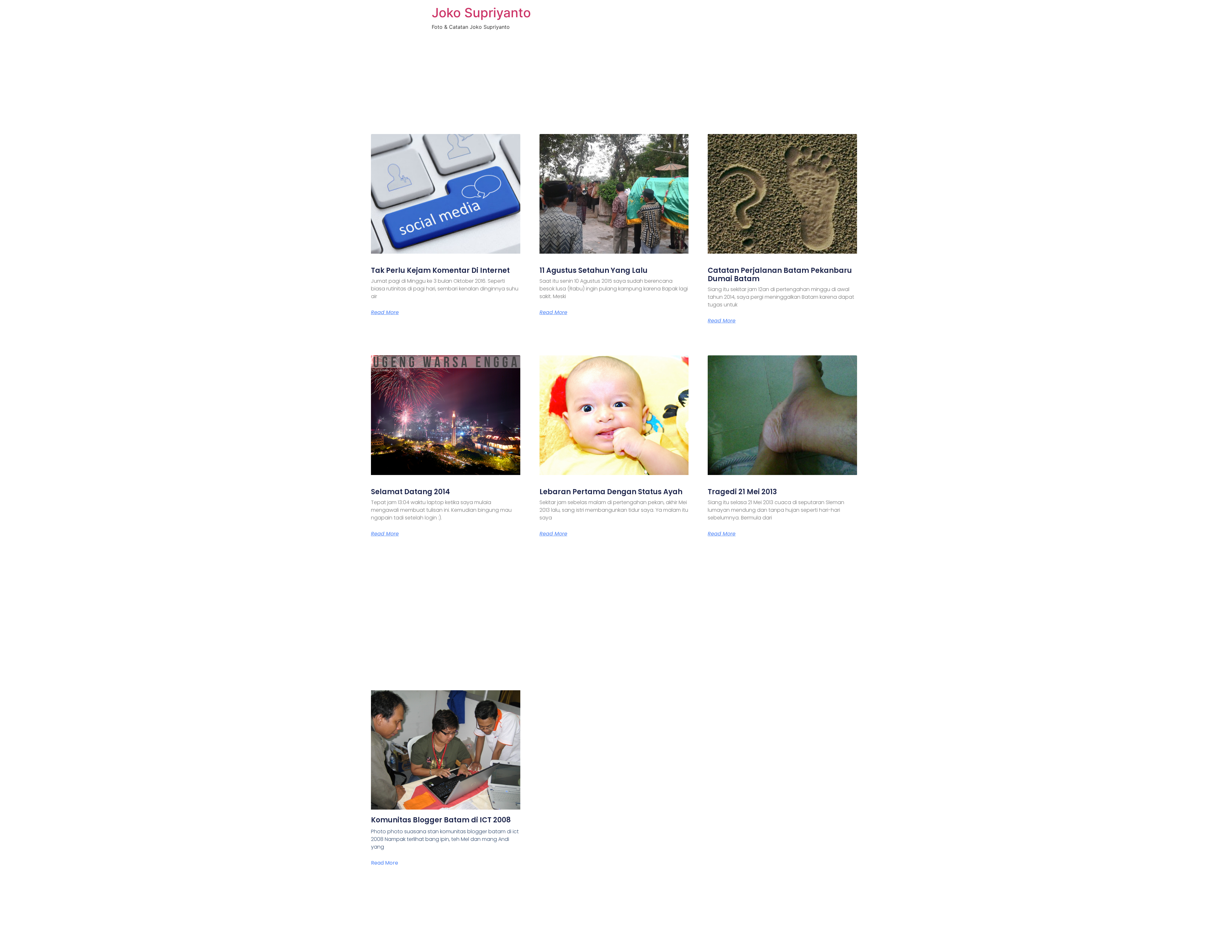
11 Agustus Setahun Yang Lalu (593, 270)
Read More (385, 312)
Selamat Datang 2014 (410, 492)
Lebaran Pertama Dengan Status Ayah (610, 492)
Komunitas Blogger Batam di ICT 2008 (441, 820)
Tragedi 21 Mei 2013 (742, 492)
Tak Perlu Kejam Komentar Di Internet (440, 270)
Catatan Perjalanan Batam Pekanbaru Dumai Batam (780, 274)
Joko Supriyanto (481, 12)
